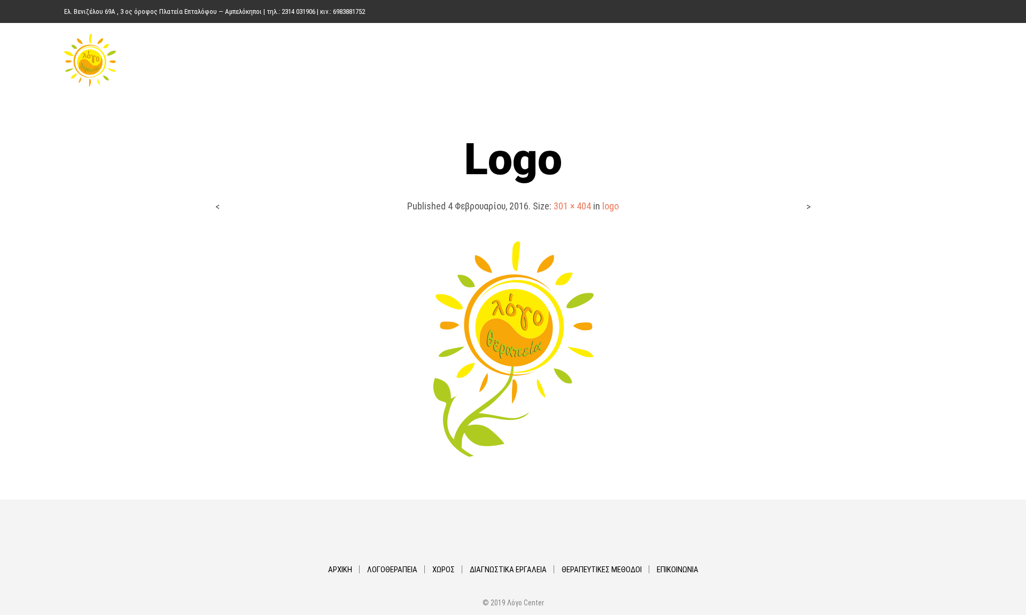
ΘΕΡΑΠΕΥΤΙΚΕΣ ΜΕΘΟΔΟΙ (847, 61)
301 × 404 (572, 206)
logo (610, 206)
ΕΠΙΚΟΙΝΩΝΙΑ (931, 61)
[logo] (513, 348)
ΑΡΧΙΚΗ (563, 61)
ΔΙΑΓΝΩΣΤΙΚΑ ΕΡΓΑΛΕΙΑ (745, 61)
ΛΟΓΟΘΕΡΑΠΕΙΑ (619, 61)
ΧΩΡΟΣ (675, 61)
